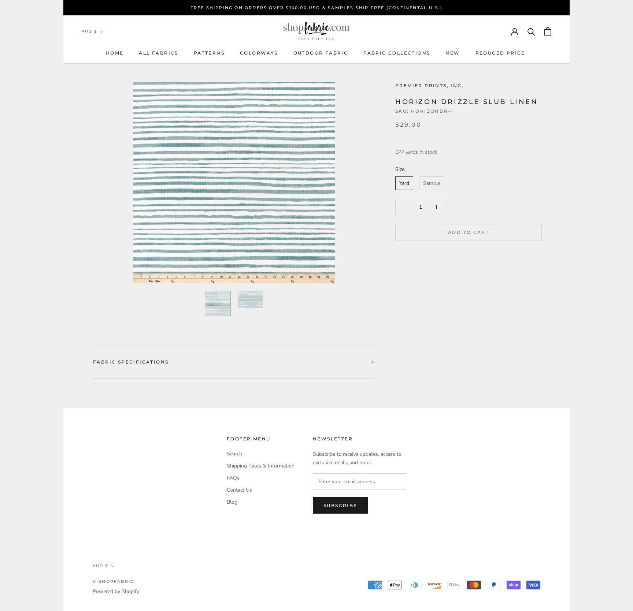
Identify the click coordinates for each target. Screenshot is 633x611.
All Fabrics (158, 53)
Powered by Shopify (116, 591)
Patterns (209, 53)
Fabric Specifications (131, 362)
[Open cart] (547, 31)
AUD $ (89, 31)
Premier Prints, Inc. (429, 85)
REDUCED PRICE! (501, 53)
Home (115, 53)
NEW (452, 53)
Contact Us (239, 490)
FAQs (233, 477)
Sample (431, 183)
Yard (404, 183)
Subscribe (340, 505)
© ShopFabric (113, 581)
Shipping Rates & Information (261, 465)
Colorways (259, 53)
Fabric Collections (396, 53)
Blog (232, 502)
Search (234, 453)
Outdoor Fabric (320, 53)
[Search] (531, 31)
